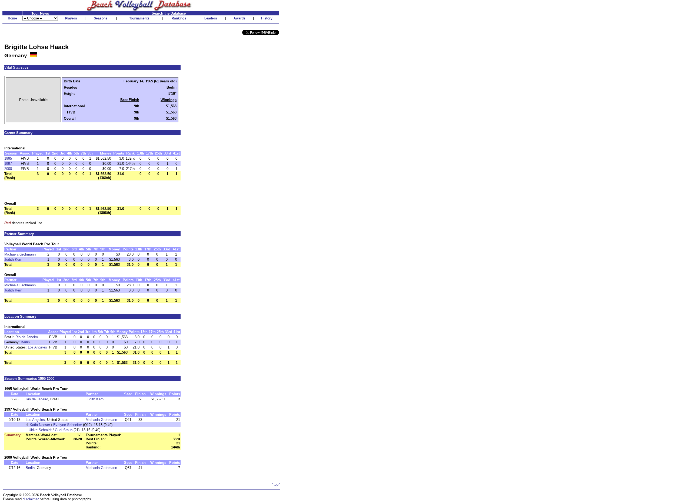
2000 (8, 169)
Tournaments (139, 18)
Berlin (25, 342)
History (266, 18)
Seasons (100, 18)
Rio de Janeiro (26, 337)
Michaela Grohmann (20, 254)
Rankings (179, 18)
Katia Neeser (40, 425)
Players (71, 18)
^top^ (276, 484)
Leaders (210, 18)
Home (12, 18)
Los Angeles (37, 347)
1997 (8, 164)
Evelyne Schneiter (67, 425)
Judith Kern (13, 259)
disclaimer (31, 499)
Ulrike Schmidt (40, 430)
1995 (8, 158)
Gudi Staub (63, 430)
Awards (239, 18)
